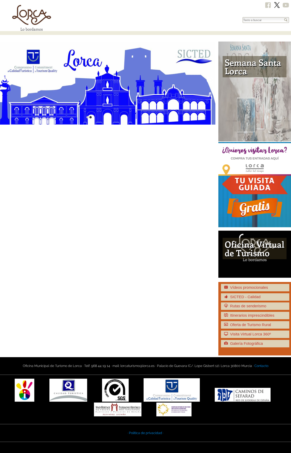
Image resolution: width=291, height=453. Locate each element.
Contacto (261, 366)
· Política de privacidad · (145, 433)
